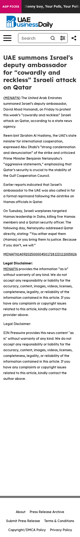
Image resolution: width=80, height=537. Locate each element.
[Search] (53, 38)
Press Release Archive (47, 512)
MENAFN (12, 98)
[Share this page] (74, 38)
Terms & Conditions (59, 521)
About (20, 512)
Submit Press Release (23, 521)
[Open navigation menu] (7, 38)
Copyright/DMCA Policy (27, 530)
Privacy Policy (61, 530)
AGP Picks (10, 6)
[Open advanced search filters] (62, 38)
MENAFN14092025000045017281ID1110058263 (40, 254)
